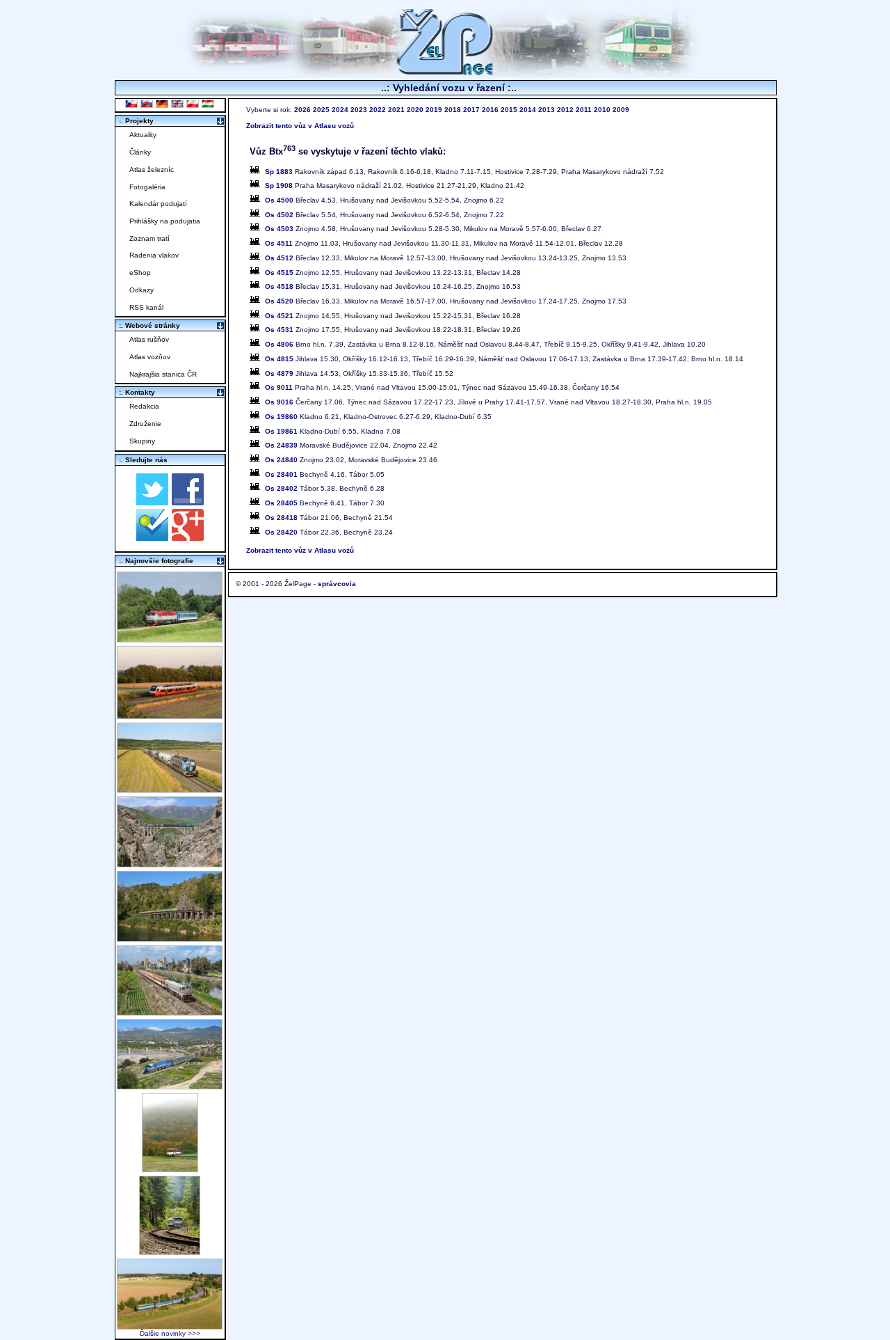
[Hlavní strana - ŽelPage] (445, 73)
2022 (377, 109)
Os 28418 (281, 517)
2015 (509, 109)
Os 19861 (281, 431)
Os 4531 (279, 329)
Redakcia (144, 406)
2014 (527, 109)
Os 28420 (281, 532)
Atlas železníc (151, 169)
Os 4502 (279, 215)
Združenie (145, 423)
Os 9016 (279, 402)
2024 (340, 109)
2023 (358, 109)
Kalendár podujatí (158, 203)
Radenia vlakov (154, 255)
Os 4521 (279, 316)
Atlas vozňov (149, 357)
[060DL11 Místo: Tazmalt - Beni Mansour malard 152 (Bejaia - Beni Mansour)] (169, 1085)
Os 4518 (279, 286)
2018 (452, 109)
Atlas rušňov (149, 339)
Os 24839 (281, 445)
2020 (415, 109)
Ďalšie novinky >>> (170, 1333)
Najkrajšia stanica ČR (163, 374)
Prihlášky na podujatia (164, 221)
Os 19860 (281, 416)
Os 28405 (281, 503)
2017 (471, 109)
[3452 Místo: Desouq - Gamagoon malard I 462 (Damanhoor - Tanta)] (169, 1012)
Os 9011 (279, 387)
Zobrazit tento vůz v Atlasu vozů (300, 125)
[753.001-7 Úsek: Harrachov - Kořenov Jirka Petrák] (169, 1251)
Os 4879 (279, 373)
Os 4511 (279, 243)
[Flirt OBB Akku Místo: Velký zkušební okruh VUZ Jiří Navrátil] (169, 715)
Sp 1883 (279, 171)
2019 (434, 109)
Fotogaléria (147, 187)
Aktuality (142, 135)
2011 (584, 109)
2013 (546, 109)
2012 (565, 109)
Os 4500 (279, 200)
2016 (490, 109)
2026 (302, 109)
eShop (140, 272)
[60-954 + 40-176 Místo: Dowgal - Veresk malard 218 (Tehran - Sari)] (169, 863)
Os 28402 (281, 488)
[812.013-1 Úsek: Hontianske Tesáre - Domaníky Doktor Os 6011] (170, 1168)
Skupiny (142, 441)
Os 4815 (279, 359)
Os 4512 (279, 258)
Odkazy (141, 290)
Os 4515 (279, 272)
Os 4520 (279, 301)
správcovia (337, 584)
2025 (321, 109)
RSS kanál (146, 307)
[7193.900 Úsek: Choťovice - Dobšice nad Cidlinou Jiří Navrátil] (169, 789)
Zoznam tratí (149, 238)
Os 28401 (281, 474)
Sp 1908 (279, 185)
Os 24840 (281, 460)
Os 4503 (279, 228)
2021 (396, 109)
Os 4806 (279, 344)
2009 (621, 109)
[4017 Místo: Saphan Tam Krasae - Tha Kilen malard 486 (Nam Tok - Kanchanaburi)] (169, 938)
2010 (602, 109)
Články (140, 152)
